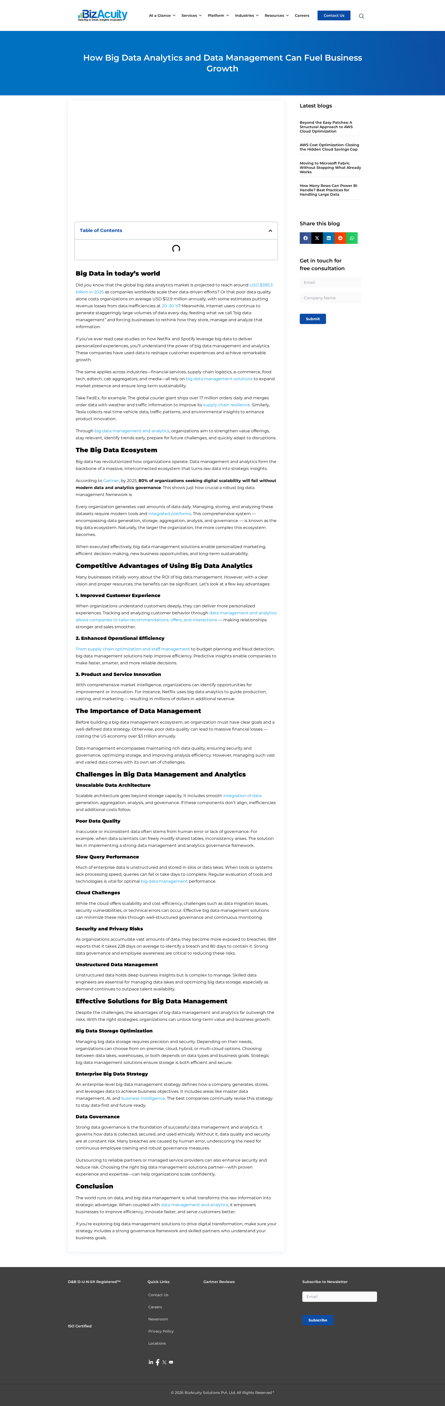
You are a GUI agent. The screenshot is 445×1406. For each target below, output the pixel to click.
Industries (244, 15)
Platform (216, 15)
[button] (361, 6)
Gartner (111, 480)
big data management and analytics (132, 430)
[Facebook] (158, 1362)
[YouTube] (171, 1362)
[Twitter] (164, 1362)
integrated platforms (169, 513)
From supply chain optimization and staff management (133, 649)
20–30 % (170, 305)
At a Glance (160, 15)
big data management (164, 881)
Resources (274, 15)
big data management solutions (219, 378)
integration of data (242, 795)
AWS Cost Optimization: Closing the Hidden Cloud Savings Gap (329, 147)
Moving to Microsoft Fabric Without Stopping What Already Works (330, 167)
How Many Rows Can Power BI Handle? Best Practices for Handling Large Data (328, 190)
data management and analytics (194, 1204)
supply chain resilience (226, 404)
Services (189, 15)
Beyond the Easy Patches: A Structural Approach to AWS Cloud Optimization (326, 127)
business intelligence (143, 1098)
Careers (302, 15)
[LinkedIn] (151, 1362)
